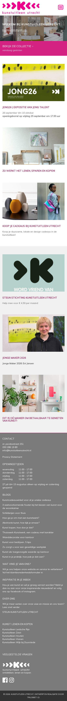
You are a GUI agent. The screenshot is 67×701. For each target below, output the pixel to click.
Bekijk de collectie (16, 46)
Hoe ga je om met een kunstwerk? (20, 517)
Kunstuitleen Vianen (12, 639)
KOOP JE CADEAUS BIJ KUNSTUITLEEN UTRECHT (31, 226)
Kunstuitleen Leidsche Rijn (16, 629)
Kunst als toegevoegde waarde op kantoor (25, 551)
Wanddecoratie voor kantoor (18, 537)
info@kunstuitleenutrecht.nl (16, 450)
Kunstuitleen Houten (13, 635)
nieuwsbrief (46, 588)
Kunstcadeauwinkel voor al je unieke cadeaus (26, 500)
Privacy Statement (12, 456)
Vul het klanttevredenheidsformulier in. (22, 572)
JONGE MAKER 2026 (14, 358)
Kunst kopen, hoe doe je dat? (18, 527)
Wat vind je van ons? (16, 564)
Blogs (6, 494)
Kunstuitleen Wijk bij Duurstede (18, 642)
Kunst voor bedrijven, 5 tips (16, 542)
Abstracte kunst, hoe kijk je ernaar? (21, 522)
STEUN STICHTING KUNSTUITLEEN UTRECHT (29, 297)
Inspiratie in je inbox (16, 579)
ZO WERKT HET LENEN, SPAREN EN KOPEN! (28, 171)
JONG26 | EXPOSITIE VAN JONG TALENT (25, 107)
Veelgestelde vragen (17, 654)
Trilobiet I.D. (33, 697)
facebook (16, 591)
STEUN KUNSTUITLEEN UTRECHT (20, 612)
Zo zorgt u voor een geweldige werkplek (24, 547)
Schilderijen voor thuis (14, 513)
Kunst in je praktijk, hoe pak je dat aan (22, 556)
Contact (8, 438)
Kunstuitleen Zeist (11, 632)
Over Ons (8, 598)
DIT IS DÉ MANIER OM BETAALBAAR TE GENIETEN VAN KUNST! (32, 419)
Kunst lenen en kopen (17, 624)
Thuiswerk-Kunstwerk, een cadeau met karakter (28, 532)
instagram (29, 591)
